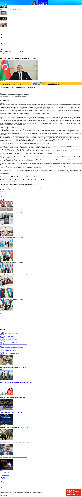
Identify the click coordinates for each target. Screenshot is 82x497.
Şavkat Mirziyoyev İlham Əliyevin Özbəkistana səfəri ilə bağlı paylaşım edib (10, 353)
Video (24, 51)
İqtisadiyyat (17, 51)
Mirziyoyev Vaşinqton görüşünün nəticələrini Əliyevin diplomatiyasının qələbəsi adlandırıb (12, 345)
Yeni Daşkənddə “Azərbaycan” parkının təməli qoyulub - (9, 333)
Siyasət (8, 51)
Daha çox (1, 354)
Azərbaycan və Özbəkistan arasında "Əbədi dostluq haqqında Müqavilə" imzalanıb (11, 347)
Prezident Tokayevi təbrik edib (4, 341)
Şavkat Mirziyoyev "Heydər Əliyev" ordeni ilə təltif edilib (8, 350)
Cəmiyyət (10, 51)
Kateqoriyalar (2, 56)
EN (2, 38)
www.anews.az (2, 191)
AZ (2, 37)
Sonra (77, 494)
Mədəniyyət (13, 51)
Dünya (21, 51)
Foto (23, 51)
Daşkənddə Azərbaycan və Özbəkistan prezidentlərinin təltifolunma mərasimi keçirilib (11, 342)
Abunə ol (1, 316)
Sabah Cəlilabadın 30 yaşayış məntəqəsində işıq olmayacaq (8, 336)
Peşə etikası (3, 54)
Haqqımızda (3, 53)
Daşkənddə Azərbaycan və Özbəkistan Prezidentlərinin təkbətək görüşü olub (10, 348)
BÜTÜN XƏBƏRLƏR (3, 51)
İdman (19, 51)
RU (2, 44)
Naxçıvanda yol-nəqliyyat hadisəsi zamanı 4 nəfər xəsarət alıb (8, 339)
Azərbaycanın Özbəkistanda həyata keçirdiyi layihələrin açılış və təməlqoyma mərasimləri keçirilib (13, 344)
